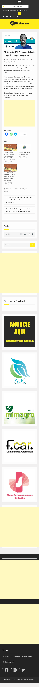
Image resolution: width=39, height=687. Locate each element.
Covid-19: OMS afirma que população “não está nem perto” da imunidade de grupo (19, 210)
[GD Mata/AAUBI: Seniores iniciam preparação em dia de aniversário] (10, 147)
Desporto (6, 62)
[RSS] (14, 16)
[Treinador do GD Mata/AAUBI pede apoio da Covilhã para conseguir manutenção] (10, 168)
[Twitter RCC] (10, 16)
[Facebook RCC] (3, 16)
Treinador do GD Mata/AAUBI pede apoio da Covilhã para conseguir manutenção (9, 176)
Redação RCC (24, 59)
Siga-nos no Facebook (14, 301)
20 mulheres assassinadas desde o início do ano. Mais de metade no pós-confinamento (19, 200)
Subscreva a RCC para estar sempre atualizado (17, 656)
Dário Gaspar (10, 189)
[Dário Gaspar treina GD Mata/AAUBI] (25, 147)
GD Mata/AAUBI (19, 189)
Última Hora (13, 62)
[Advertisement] (19, 113)
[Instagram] (7, 16)
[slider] (13, 234)
